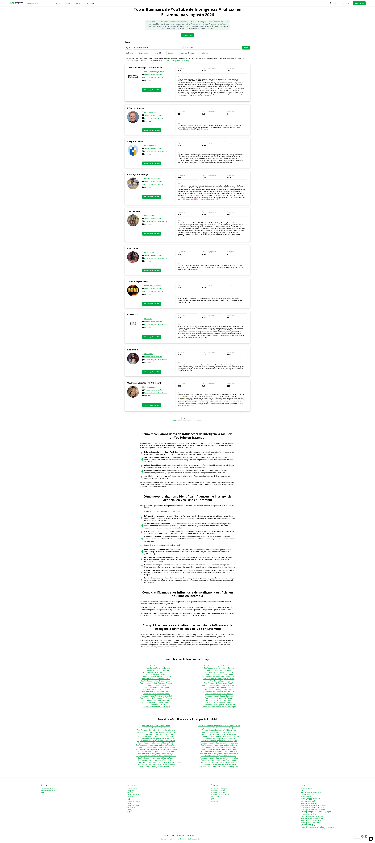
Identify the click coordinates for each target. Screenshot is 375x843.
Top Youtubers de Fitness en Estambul (219, 674)
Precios (68, 3)
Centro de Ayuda (306, 789)
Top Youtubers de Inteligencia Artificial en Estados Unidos (219, 726)
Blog (302, 791)
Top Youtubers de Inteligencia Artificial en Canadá (156, 736)
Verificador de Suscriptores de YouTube (313, 809)
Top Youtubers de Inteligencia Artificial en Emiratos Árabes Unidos (156, 762)
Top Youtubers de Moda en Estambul (219, 702)
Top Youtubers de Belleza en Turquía (156, 670)
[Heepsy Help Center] (330, 3)
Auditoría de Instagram (308, 815)
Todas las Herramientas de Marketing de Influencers (317, 828)
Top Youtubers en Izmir (156, 704)
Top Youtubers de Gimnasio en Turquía (156, 677)
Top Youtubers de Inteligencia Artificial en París (218, 756)
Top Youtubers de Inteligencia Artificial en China (156, 728)
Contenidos (131, 807)
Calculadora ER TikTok (308, 802)
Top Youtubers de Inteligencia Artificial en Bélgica (156, 754)
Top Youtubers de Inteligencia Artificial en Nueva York (156, 756)
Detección (130, 813)
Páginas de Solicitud (133, 802)
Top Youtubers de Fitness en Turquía (156, 668)
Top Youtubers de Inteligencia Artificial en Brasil (219, 734)
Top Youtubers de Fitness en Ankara (156, 694)
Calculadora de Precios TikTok (311, 822)
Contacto (130, 792)
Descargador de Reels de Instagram (312, 826)
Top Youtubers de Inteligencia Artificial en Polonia (156, 751)
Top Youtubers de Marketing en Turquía (219, 668)
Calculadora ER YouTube (309, 804)
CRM (128, 800)
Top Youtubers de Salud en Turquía (156, 689)
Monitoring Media (133, 805)
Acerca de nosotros (47, 789)
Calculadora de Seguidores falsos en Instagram (316, 811)
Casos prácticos (306, 796)
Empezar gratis (187, 35)
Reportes (130, 804)
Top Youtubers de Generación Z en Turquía (156, 698)
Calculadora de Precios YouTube (311, 820)
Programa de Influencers (48, 791)
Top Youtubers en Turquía (156, 666)
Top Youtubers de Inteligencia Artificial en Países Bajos (156, 745)
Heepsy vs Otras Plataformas (310, 798)
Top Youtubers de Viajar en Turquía (219, 670)
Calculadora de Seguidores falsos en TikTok (315, 813)
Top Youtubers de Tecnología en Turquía (156, 681)
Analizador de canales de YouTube (312, 817)
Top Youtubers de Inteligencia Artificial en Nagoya (218, 764)
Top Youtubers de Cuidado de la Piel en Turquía (218, 692)
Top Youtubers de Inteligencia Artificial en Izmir (218, 704)
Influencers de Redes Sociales (220, 794)
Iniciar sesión (346, 3)
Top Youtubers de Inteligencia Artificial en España (219, 741)
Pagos (129, 809)
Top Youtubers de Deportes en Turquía (218, 683)
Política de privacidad (165, 839)
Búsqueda (130, 791)
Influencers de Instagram (219, 789)
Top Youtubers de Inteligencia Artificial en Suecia (219, 751)
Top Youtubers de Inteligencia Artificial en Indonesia (219, 743)
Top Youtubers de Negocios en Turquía (218, 689)
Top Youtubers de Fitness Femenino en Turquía (218, 677)
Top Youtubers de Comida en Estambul (156, 702)
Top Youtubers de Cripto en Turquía (156, 687)
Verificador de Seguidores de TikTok (312, 807)
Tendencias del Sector (308, 794)
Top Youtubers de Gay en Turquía (218, 681)
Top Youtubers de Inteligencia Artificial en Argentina (219, 758)
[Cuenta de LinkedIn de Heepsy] (366, 837)
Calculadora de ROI (307, 824)
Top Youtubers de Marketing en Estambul (156, 696)
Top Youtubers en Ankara (156, 685)
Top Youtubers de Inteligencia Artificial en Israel (156, 766)
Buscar (246, 47)
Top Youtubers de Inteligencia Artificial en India (219, 730)
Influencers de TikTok (218, 792)
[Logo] (16, 3)
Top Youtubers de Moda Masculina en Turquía (219, 707)
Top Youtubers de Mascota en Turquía (156, 692)
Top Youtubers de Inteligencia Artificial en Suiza (218, 747)
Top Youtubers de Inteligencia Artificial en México (156, 743)
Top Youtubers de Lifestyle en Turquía (156, 679)
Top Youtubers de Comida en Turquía (219, 672)
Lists (128, 798)
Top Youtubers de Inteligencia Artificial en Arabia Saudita (156, 749)
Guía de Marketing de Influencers (311, 792)
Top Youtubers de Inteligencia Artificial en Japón (219, 728)
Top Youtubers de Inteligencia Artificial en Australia (156, 741)
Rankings (214, 800)
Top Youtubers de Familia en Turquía (156, 707)
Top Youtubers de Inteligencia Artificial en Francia (219, 732)
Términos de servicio (180, 839)
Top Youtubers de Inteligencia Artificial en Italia (156, 734)
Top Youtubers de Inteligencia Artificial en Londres (218, 762)
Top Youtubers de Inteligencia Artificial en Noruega (156, 764)
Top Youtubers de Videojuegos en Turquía (218, 679)
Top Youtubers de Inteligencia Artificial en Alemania (156, 730)
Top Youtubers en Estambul (156, 674)
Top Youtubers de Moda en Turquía (156, 672)
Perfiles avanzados (133, 794)
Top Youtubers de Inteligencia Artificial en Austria (156, 758)
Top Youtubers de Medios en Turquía (156, 700)
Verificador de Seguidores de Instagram (313, 805)
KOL (212, 798)
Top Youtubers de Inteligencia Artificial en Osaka (219, 745)
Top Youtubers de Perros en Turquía (218, 700)
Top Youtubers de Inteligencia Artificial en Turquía (218, 666)
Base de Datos (132, 789)
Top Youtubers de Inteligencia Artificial (156, 726)
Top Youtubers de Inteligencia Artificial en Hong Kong (219, 766)
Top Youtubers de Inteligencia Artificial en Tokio (156, 739)
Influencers (214, 802)
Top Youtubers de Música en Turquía (219, 698)
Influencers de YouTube (218, 791)
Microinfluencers (216, 796)
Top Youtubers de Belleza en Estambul (219, 696)
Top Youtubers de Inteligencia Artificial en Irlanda (219, 760)
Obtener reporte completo (152, 90)
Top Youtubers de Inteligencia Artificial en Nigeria (156, 760)
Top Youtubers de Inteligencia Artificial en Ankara (219, 685)
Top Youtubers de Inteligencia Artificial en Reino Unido (156, 732)
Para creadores (91, 3)
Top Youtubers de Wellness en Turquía (218, 687)
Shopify (129, 811)
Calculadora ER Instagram (309, 800)
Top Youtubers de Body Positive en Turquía (156, 683)
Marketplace (131, 796)
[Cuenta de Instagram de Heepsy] (362, 837)
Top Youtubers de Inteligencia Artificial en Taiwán (219, 749)
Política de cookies (194, 839)
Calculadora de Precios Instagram (312, 818)
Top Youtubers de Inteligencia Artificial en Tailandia (219, 754)
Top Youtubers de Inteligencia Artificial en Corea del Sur (218, 736)
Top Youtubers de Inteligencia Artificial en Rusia (218, 739)
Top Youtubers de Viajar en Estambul (219, 694)
